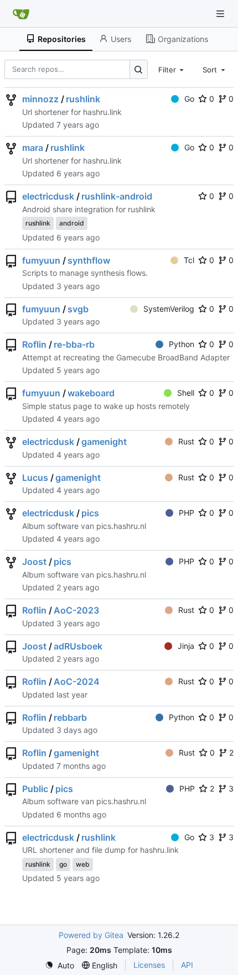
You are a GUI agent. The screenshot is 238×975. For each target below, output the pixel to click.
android (71, 223)
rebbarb (70, 717)
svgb (78, 308)
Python (181, 344)
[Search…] (139, 69)
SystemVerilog (168, 308)
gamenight (104, 441)
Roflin (34, 344)
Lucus (35, 477)
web (83, 864)
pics (90, 512)
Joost (34, 561)
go (63, 864)
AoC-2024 (77, 681)
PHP (186, 512)
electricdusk (48, 196)
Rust (186, 441)
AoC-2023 (76, 610)
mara (32, 147)
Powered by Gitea (91, 935)
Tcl (189, 260)
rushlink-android (116, 196)
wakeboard (91, 393)
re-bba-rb (74, 344)
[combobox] (172, 69)
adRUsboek (78, 646)
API (187, 964)
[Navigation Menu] (221, 13)
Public (35, 788)
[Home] (21, 14)
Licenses (149, 964)
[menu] (59, 965)
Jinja (186, 646)
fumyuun (41, 260)
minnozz (40, 98)
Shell (185, 392)
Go (189, 98)
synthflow (89, 260)
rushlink (83, 98)
